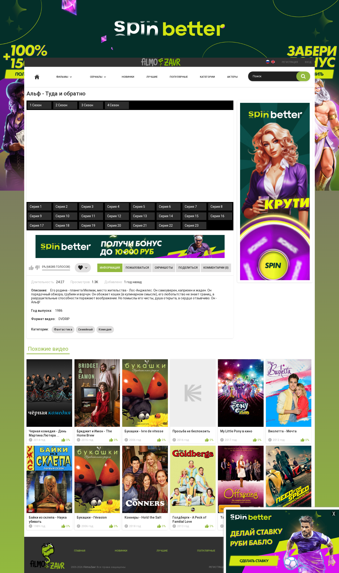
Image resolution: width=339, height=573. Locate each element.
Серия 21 (140, 225)
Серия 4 (113, 206)
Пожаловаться (137, 267)
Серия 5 (139, 206)
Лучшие (152, 76)
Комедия (105, 329)
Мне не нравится (37, 267)
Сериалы (96, 76)
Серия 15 (192, 216)
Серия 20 (114, 225)
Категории (207, 76)
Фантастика (63, 329)
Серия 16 (217, 216)
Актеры (232, 76)
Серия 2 (62, 206)
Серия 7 (191, 206)
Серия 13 (140, 216)
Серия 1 (36, 206)
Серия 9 (36, 216)
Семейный (85, 329)
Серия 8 (217, 206)
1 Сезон (36, 105)
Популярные (179, 76)
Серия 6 (165, 206)
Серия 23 (192, 225)
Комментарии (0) (216, 267)
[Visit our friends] (275, 191)
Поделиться (188, 267)
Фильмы (62, 76)
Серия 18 (62, 225)
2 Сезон (61, 105)
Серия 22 (166, 225)
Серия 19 (88, 225)
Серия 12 (114, 216)
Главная (37, 76)
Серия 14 (166, 216)
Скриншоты (164, 267)
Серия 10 (62, 216)
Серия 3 (87, 206)
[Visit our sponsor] (130, 246)
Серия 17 (37, 225)
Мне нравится (31, 267)
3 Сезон (87, 105)
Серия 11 (88, 216)
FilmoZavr (89, 567)
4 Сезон (113, 105)
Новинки (128, 76)
